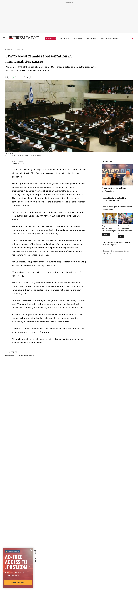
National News (21, 49)
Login (131, 38)
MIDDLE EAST (92, 38)
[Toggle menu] (4, 38)
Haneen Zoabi (10, 355)
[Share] (7, 77)
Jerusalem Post (10, 49)
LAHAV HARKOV (18, 161)
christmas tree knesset (26, 355)
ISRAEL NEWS (65, 38)
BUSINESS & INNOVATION (110, 38)
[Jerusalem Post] (22, 38)
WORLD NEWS (78, 38)
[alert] (18, 576)
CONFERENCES (50, 38)
